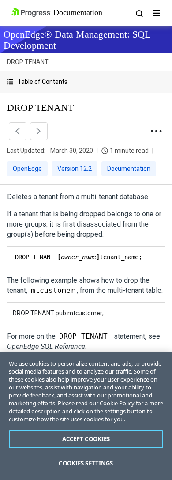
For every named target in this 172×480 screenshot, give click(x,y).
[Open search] (139, 13)
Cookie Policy (117, 403)
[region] (86, 416)
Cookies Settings (86, 463)
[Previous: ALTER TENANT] (18, 131)
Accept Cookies (86, 439)
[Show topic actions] (156, 131)
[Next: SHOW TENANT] (39, 131)
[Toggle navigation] (156, 13)
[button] (86, 82)
